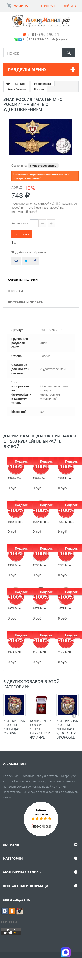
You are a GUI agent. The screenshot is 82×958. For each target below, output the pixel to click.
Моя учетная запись (22, 872)
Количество (19, 223)
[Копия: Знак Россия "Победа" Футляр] (14, 705)
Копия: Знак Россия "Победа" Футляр (14, 726)
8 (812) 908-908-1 (43, 34)
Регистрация (49, 6)
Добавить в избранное (30, 252)
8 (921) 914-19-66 (39, 38)
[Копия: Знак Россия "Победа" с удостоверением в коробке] (67, 705)
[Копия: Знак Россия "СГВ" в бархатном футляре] (41, 705)
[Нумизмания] (41, 21)
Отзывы (15, 290)
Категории (13, 858)
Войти (68, 6)
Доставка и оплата (25, 302)
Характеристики (23, 279)
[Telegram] (20, 38)
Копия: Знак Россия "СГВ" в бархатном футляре (41, 728)
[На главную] (8, 83)
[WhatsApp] (16, 38)
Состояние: (19, 165)
